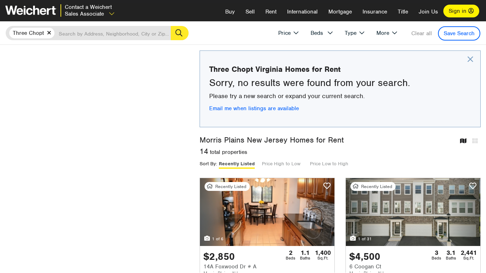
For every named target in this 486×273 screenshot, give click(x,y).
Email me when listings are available (254, 108)
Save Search (459, 33)
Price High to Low (281, 164)
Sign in (458, 11)
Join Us (428, 11)
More (382, 33)
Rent (270, 11)
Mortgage (340, 11)
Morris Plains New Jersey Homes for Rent (272, 140)
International (302, 11)
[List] (475, 141)
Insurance (375, 11)
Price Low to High (329, 164)
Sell (250, 11)
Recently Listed (237, 164)
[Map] (463, 141)
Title (403, 11)
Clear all (421, 33)
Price (284, 33)
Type (350, 33)
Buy (230, 11)
